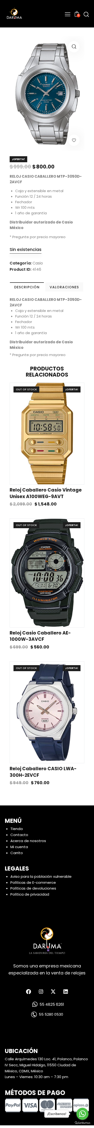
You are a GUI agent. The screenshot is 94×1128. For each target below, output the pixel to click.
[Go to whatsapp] (82, 1114)
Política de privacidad (29, 894)
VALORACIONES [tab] (64, 287)
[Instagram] (41, 991)
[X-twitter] (53, 991)
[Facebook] (28, 991)
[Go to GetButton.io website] (82, 1123)
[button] (74, 46)
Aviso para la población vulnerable (41, 876)
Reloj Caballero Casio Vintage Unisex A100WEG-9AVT (46, 493)
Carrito (16, 852)
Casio (38, 263)
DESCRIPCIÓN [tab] (27, 287)
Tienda (16, 828)
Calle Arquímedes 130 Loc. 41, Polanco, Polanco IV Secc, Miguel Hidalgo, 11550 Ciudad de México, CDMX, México (46, 1065)
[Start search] (86, 14)
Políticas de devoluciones (33, 888)
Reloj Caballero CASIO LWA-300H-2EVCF (43, 772)
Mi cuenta (19, 846)
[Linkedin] (65, 991)
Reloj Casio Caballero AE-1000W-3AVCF (40, 636)
